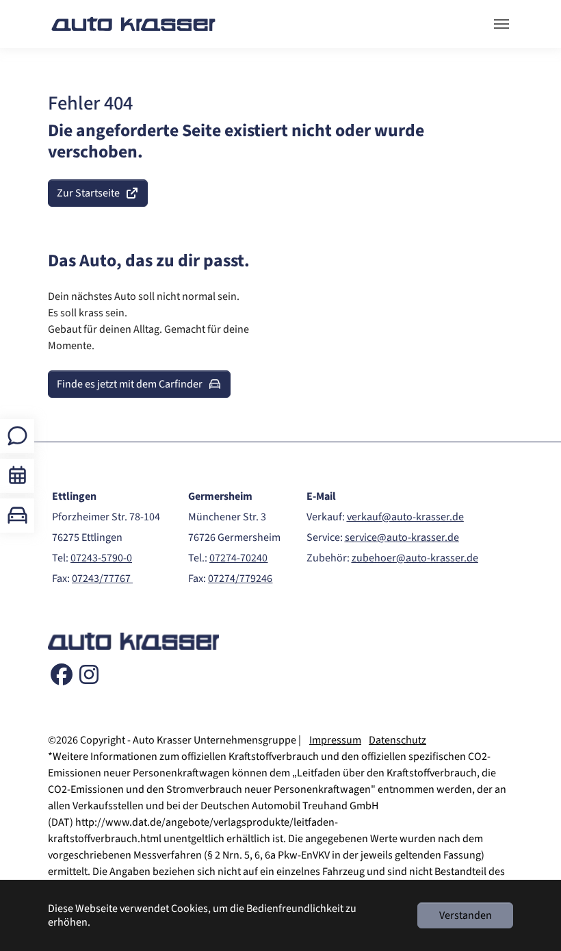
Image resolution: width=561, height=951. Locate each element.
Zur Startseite (88, 193)
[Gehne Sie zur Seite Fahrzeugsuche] (17, 515)
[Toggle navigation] (501, 24)
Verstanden (465, 915)
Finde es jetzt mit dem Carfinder (130, 384)
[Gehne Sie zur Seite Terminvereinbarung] (17, 475)
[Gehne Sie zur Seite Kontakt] (17, 436)
